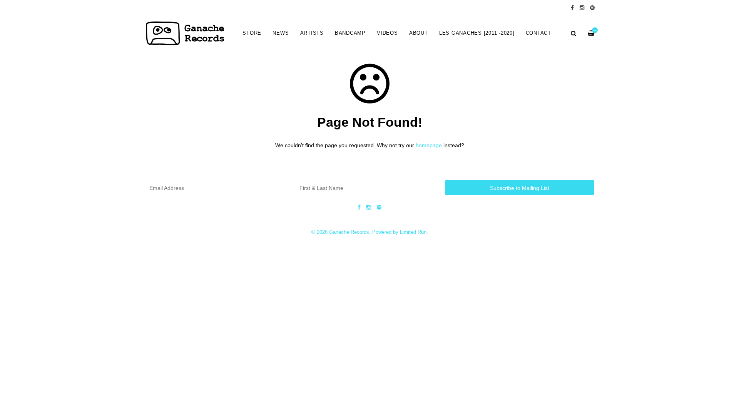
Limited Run (413, 232)
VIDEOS (387, 33)
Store (251, 33)
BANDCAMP (350, 33)
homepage (429, 145)
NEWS (281, 33)
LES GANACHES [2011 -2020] (477, 33)
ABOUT (418, 33)
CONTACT (538, 33)
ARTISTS (312, 33)
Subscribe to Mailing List (519, 188)
